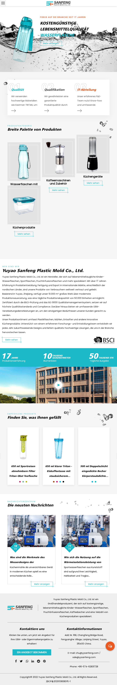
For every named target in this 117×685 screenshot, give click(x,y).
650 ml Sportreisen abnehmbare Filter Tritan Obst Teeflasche (23, 471)
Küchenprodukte (24, 227)
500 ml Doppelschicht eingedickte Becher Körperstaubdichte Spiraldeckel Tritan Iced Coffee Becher (94, 476)
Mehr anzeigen (42, 584)
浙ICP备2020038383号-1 (58, 681)
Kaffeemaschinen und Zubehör (58, 182)
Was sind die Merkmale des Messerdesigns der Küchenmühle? (27, 562)
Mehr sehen (58, 190)
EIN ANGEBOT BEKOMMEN (32, 652)
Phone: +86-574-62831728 (84, 666)
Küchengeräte (93, 176)
